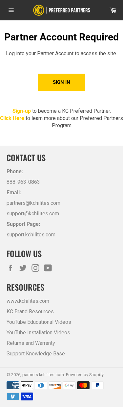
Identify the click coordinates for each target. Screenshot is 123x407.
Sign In (61, 82)
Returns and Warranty (31, 343)
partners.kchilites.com (43, 374)
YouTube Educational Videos (39, 322)
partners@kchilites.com (33, 203)
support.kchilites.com (31, 234)
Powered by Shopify (85, 374)
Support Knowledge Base (36, 353)
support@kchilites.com (33, 213)
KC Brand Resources (30, 311)
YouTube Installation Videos (38, 332)
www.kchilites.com (28, 301)
